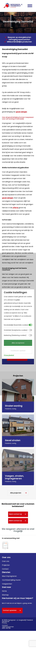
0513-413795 (6, 628)
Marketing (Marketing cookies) (15, 335)
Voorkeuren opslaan (18, 350)
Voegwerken (7, 584)
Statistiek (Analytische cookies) (16, 330)
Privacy (4, 623)
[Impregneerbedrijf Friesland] (13, 5)
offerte (15, 207)
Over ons (5, 561)
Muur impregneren (9, 576)
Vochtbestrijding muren (11, 580)
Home (4, 591)
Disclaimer (5, 621)
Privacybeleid (9, 355)
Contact (5, 569)
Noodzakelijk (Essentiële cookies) (16, 325)
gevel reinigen (21, 112)
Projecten (6, 565)
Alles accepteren (18, 343)
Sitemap (5, 595)
